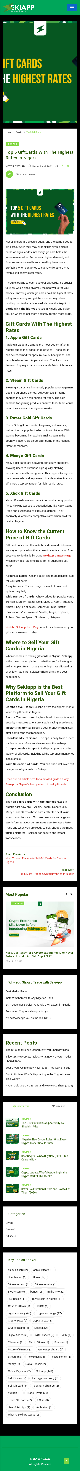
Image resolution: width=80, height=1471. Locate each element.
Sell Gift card (18, 1385)
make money (61, 1356)
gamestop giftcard (50, 1349)
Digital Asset (18, 1335)
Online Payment (19, 1371)
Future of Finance (20, 1349)
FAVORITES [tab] (23, 1106)
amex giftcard (18, 1269)
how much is (37, 1356)
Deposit (41, 1327)
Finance (61, 1342)
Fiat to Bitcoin (39, 1342)
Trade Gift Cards (20, 1400)
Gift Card (11, 1236)
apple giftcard (43, 1269)
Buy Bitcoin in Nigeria (46, 1298)
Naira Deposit (35, 1363)
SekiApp (44, 1371)
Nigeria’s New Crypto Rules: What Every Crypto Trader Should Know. (44, 1141)
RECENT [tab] (60, 1106)
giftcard (15, 1356)
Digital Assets (44, 1335)
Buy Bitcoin (17, 1298)
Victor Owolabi (15, 166)
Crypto (19, 132)
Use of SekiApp (19, 1407)
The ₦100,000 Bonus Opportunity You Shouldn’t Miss (38, 1049)
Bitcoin (38, 1277)
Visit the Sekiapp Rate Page (22, 627)
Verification (44, 1407)
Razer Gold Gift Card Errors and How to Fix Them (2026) (39, 1085)
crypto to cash (43, 1320)
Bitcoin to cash (18, 1284)
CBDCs (42, 1306)
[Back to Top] (66, 1461)
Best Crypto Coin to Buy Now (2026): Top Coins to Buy (38, 1067)
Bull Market (56, 1291)
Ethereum (15, 1342)
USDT (43, 1400)
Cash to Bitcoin (19, 1306)
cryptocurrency (19, 1313)
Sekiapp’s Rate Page (57, 555)
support (14, 1392)
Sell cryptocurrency (45, 1378)
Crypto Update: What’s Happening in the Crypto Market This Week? (44, 1174)
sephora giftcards (46, 1385)
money (14, 1363)
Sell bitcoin (17, 1378)
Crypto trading (18, 1327)
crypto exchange (49, 1313)
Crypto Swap (17, 1320)
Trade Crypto (37, 1392)
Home (8, 132)
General (10, 1229)
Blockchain (16, 1291)
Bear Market (17, 1277)
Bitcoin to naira (46, 1284)
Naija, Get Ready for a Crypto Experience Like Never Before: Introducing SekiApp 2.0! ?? (39, 954)
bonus (36, 1291)
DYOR (65, 1335)
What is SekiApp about (23, 1414)
